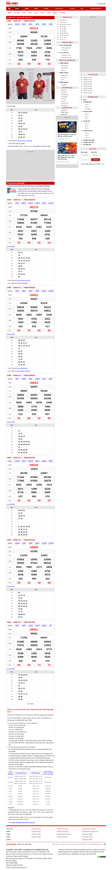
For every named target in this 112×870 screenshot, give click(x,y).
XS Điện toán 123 (88, 142)
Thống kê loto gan (62, 829)
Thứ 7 (55, 12)
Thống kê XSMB (20, 143)
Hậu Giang (64, 105)
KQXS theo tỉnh (67, 107)
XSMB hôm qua (87, 77)
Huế (62, 79)
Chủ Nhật (62, 12)
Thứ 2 (24, 12)
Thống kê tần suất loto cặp (90, 831)
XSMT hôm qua (87, 90)
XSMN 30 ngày (87, 86)
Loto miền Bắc (11, 246)
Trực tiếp (16, 12)
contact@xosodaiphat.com (18, 867)
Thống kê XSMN (87, 837)
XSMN (27, 8)
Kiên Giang (64, 68)
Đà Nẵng (63, 92)
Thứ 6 (48, 12)
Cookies (79, 844)
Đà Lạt (63, 70)
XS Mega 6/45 (87, 102)
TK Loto (72, 8)
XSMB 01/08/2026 (29, 375)
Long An (63, 101)
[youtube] (104, 844)
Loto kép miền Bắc (22, 283)
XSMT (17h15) (64, 72)
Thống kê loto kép (62, 837)
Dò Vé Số (93, 149)
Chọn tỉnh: (94, 152)
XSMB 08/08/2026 (29, 287)
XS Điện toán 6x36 (88, 140)
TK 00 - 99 (63, 37)
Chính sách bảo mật (70, 844)
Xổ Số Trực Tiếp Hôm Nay (67, 60)
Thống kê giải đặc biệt (63, 834)
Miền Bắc (64, 85)
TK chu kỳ (62, 39)
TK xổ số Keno (64, 52)
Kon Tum (63, 77)
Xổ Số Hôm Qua (67, 87)
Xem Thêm (30, 704)
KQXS (10, 146)
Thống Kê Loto (67, 17)
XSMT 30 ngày (36, 837)
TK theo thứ (64, 50)
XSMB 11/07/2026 (29, 622)
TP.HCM (63, 98)
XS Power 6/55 (87, 111)
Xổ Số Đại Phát (11, 844)
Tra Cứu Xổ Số (92, 74)
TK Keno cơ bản (66, 55)
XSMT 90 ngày (87, 92)
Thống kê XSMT (87, 839)
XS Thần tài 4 (87, 144)
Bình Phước (64, 103)
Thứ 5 (42, 12)
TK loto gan (63, 22)
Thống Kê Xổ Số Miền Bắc (15, 183)
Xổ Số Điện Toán (93, 97)
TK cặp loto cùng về (65, 24)
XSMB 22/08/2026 (29, 21)
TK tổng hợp (63, 20)
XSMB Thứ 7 (17, 21)
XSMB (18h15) (64, 82)
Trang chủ (9, 829)
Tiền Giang (64, 65)
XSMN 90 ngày (87, 88)
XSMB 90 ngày (87, 82)
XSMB (17, 8)
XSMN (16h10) (64, 63)
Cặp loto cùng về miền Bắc (24, 140)
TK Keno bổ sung (66, 57)
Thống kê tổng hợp (63, 831)
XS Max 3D (86, 121)
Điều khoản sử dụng (58, 844)
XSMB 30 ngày (87, 79)
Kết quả (95, 159)
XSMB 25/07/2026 (29, 457)
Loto (81, 8)
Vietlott (46, 8)
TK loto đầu (63, 28)
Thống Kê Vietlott (67, 42)
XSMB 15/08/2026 (29, 199)
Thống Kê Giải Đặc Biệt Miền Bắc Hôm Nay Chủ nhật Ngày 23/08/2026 (28, 186)
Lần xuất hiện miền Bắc (23, 280)
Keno (84, 100)
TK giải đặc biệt (64, 33)
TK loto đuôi (63, 31)
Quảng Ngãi (64, 94)
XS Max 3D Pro (87, 130)
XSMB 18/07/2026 (29, 540)
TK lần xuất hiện (64, 35)
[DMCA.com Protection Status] (101, 856)
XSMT (36, 8)
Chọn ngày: (84, 152)
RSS (84, 844)
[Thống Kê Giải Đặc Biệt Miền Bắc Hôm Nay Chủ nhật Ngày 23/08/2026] (12, 190)
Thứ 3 (30, 12)
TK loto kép (63, 26)
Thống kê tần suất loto (89, 829)
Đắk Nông (64, 96)
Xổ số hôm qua (36, 829)
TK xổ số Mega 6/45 (65, 45)
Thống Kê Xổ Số (96, 8)
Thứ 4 (36, 12)
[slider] (23, 97)
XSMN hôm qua (87, 84)
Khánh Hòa (64, 75)
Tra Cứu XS (58, 8)
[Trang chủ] (9, 9)
